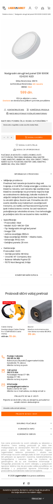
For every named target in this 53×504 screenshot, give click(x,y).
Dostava (6, 100)
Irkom (37, 327)
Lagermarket (16, 8)
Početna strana (7, 14)
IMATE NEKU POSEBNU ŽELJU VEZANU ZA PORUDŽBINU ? (24, 121)
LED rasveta (38, 84)
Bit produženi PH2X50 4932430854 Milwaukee (19, 330)
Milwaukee (13, 327)
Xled (30, 87)
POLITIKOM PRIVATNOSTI (18, 498)
